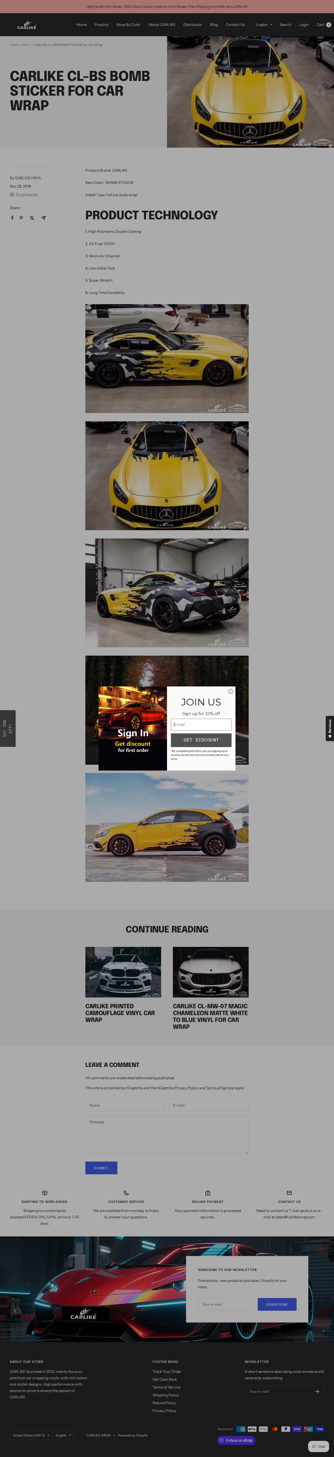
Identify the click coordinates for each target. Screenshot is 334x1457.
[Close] (231, 691)
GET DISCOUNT (201, 740)
